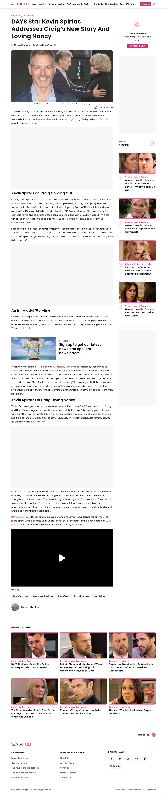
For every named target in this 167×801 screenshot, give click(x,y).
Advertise (64, 767)
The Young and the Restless (79, 4)
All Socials (115, 765)
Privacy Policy (120, 790)
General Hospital (56, 4)
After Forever (18, 203)
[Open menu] (12, 4)
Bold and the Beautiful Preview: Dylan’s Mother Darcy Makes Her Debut (138, 270)
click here (77, 524)
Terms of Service (134, 790)
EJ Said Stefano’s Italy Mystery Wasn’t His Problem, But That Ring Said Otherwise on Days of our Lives (81, 667)
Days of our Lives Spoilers (120, 661)
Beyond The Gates (128, 4)
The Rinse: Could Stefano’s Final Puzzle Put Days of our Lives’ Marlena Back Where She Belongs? (33, 713)
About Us (64, 758)
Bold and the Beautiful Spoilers (139, 264)
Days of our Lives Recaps (22, 661)
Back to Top (144, 734)
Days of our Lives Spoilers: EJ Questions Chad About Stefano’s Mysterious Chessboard (131, 667)
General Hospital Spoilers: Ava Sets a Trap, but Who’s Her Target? (140, 228)
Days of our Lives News (43, 596)
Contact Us (65, 777)
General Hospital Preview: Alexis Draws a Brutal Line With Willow (139, 312)
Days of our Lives (39, 4)
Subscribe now (137, 45)
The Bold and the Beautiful (106, 4)
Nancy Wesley (66, 366)
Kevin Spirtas (99, 596)
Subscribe (145, 4)
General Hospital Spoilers (136, 177)
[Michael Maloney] (16, 607)
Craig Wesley (63, 596)
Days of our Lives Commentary (74, 661)
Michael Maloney (22, 45)
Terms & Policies (68, 772)
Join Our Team (67, 763)
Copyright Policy (149, 790)
